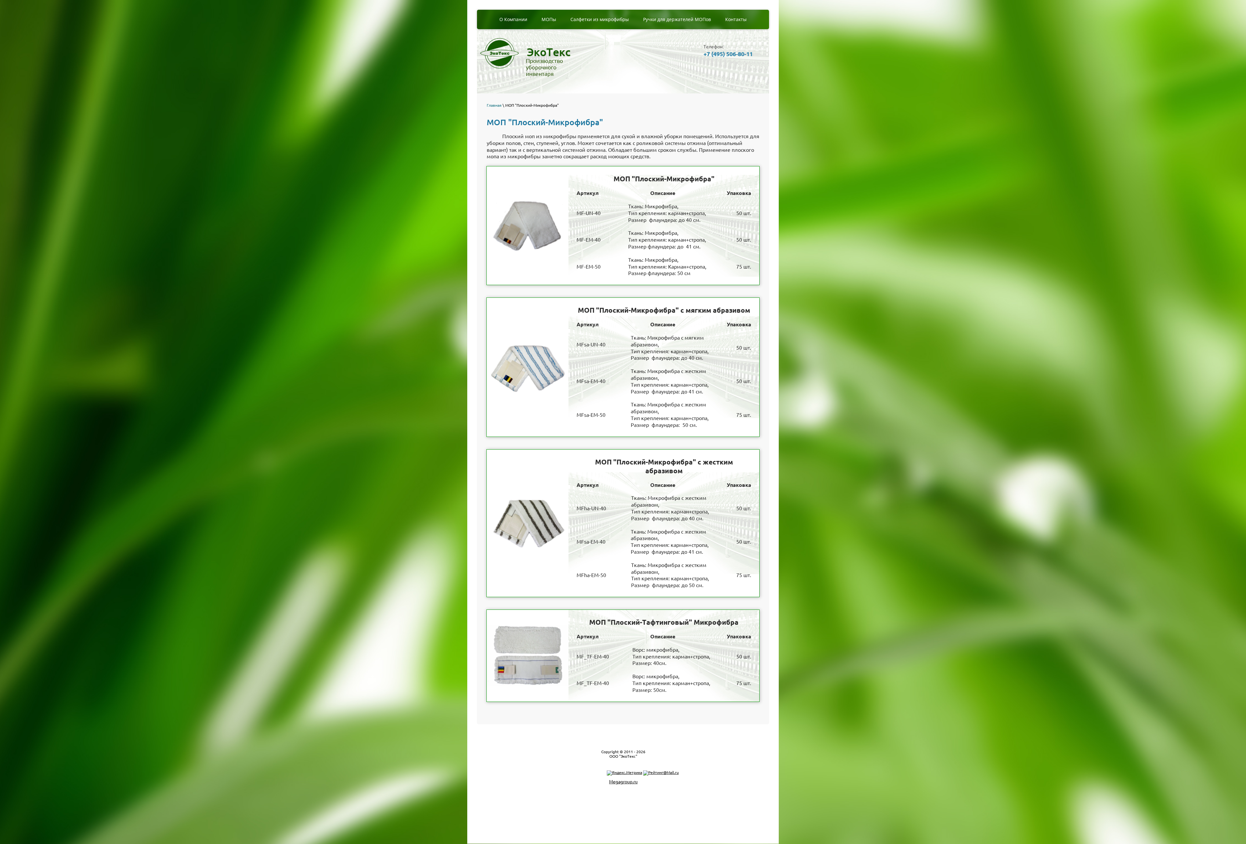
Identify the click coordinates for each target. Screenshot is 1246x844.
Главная (494, 105)
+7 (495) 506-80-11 (728, 54)
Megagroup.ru (623, 781)
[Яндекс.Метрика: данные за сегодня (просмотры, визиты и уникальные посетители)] (624, 773)
